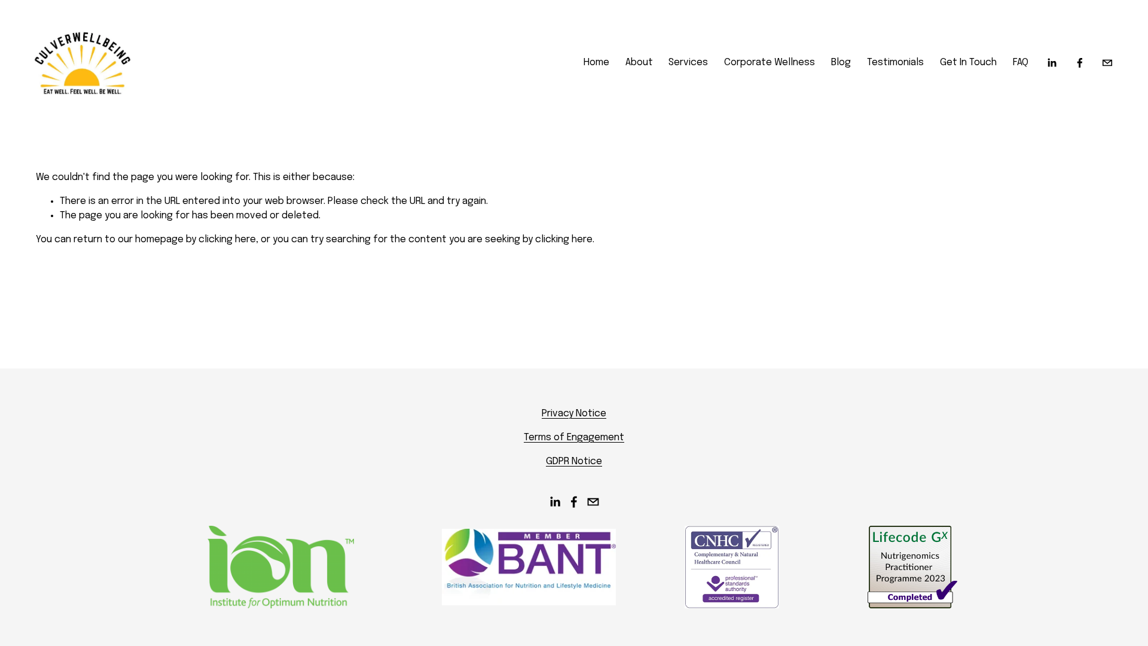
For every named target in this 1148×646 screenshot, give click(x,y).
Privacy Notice (574, 414)
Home (596, 62)
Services (688, 62)
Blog (841, 62)
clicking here (227, 239)
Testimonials (895, 62)
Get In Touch (968, 62)
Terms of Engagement (574, 437)
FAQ (1020, 62)
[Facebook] (1080, 63)
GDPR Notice (574, 461)
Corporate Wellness (769, 62)
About (639, 62)
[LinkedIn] (1052, 63)
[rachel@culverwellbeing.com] (1107, 63)
